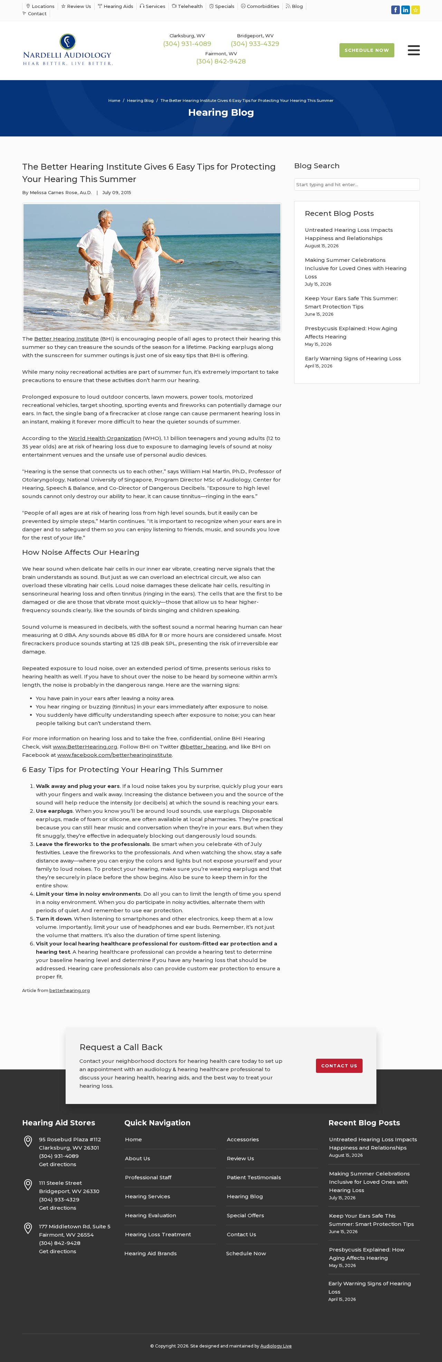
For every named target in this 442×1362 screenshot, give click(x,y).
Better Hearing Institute (66, 338)
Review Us (78, 6)
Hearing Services (147, 1196)
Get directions (57, 1164)
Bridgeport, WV (255, 35)
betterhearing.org (69, 990)
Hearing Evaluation (150, 1215)
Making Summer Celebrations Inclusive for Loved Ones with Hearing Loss (356, 268)
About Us (137, 1158)
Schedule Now (367, 50)
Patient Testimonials (254, 1177)
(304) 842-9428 (221, 61)
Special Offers (245, 1215)
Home (133, 1139)
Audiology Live (276, 1346)
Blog (296, 6)
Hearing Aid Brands (150, 1253)
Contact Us (241, 1234)
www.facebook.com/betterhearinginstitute (114, 755)
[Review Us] (415, 10)
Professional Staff (148, 1177)
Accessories (243, 1139)
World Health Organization (105, 438)
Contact (37, 13)
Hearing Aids (117, 6)
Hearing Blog (245, 1196)
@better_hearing (203, 746)
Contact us (339, 1065)
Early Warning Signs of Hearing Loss (353, 358)
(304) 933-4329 (255, 44)
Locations (42, 6)
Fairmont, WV (221, 53)
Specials (224, 6)
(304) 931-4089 (187, 44)
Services (154, 6)
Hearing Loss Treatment (158, 1234)
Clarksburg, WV (187, 35)
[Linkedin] (405, 10)
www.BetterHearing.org (85, 746)
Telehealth (189, 6)
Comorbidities (262, 6)
